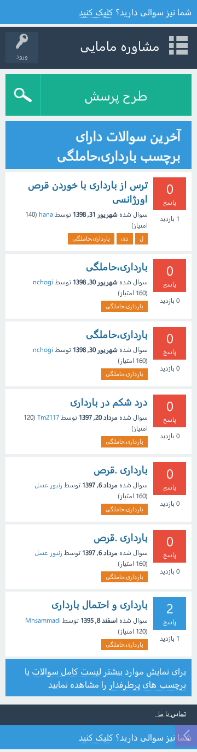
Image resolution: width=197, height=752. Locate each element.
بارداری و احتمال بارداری (99, 604)
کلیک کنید (96, 11)
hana (46, 214)
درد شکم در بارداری (109, 401)
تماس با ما (172, 713)
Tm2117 (48, 417)
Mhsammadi (43, 620)
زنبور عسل (48, 484)
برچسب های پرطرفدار (147, 684)
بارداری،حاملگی (91, 238)
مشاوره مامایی (120, 45)
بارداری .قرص (121, 469)
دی (125, 238)
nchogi (43, 281)
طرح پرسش (116, 95)
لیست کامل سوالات (66, 671)
